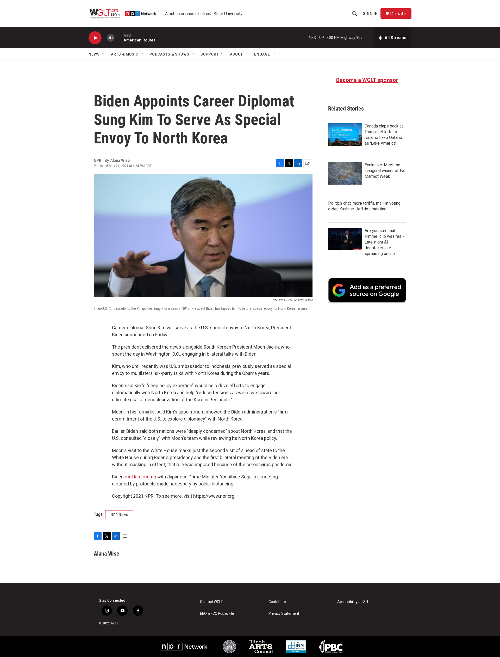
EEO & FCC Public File (217, 614)
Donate (398, 13)
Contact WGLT (211, 602)
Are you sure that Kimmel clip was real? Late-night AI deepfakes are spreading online (384, 242)
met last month (140, 476)
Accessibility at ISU (352, 602)
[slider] (119, 37)
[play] (95, 38)
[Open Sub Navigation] (104, 54)
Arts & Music (124, 54)
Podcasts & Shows (169, 54)
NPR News (119, 515)
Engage (262, 54)
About (236, 54)
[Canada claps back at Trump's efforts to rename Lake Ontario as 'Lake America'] (345, 134)
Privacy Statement (283, 614)
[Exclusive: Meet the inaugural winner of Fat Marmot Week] (345, 173)
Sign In (370, 13)
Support (210, 54)
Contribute (277, 602)
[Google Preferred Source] (367, 290)
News (94, 54)
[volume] (110, 38)
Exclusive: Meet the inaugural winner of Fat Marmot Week (385, 170)
